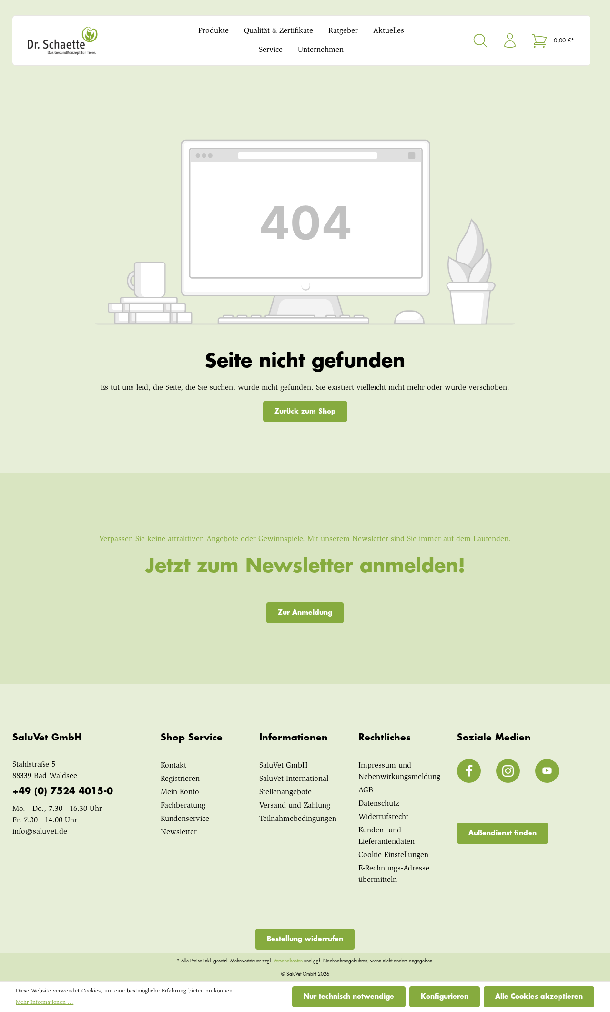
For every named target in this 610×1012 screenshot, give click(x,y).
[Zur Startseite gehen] (93, 41)
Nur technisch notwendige (349, 996)
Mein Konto (180, 792)
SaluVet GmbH (283, 765)
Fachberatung (183, 806)
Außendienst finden (502, 833)
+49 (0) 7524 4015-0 (62, 791)
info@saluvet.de (39, 832)
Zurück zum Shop (305, 411)
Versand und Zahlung (294, 806)
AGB (365, 790)
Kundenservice (185, 819)
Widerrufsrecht (383, 817)
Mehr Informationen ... (44, 1002)
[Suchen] (480, 40)
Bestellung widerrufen (305, 938)
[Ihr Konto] (510, 40)
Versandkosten (288, 961)
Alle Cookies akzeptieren (539, 996)
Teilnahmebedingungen (297, 819)
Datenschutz (378, 804)
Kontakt (173, 765)
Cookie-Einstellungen (393, 855)
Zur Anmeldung (305, 612)
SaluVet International (293, 779)
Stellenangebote (285, 792)
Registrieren (180, 779)
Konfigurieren (444, 996)
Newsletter (179, 832)
